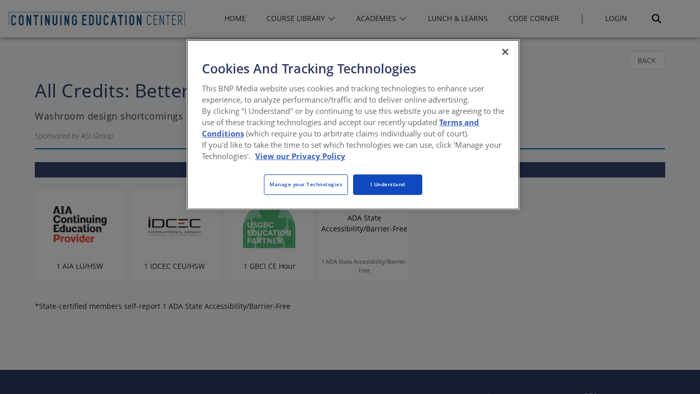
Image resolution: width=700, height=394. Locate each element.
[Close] (505, 52)
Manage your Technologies (306, 184)
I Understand (387, 184)
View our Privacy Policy (300, 156)
